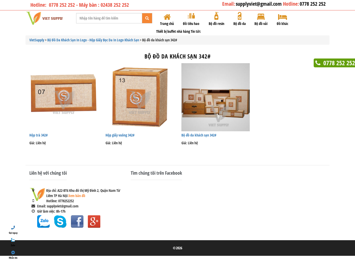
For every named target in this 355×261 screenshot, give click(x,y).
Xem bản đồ (76, 195)
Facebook (77, 221)
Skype (60, 221)
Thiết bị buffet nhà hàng (173, 31)
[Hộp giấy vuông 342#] (140, 97)
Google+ (94, 221)
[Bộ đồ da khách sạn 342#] (215, 97)
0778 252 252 (313, 3)
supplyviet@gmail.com (259, 3)
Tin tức (196, 31)
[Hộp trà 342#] (63, 97)
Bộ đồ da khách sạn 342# (177, 56)
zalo (43, 221)
